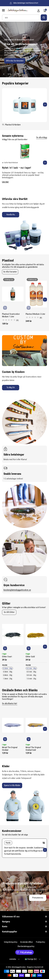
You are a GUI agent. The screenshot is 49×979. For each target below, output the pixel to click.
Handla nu (10, 214)
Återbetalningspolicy (26, 946)
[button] (3, 10)
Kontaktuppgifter (9, 931)
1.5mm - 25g (7, 679)
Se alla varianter (10, 271)
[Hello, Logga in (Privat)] (39, 11)
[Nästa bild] (14, 74)
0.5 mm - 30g (31, 672)
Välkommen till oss (11, 916)
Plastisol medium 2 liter (35, 314)
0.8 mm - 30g (31, 675)
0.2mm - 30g (7, 668)
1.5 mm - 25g (31, 679)
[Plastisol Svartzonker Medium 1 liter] (13, 294)
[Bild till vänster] (4, 104)
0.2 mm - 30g (31, 668)
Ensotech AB (38, 967)
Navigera (6, 921)
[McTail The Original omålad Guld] (36, 725)
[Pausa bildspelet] (18, 74)
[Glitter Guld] (36, 634)
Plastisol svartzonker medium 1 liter (11, 315)
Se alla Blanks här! (9, 703)
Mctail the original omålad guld (33, 748)
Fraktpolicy (40, 942)
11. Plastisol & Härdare (11, 124)
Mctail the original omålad (9, 748)
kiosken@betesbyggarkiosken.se (17, 590)
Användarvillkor (26, 942)
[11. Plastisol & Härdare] (24, 105)
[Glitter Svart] (13, 634)
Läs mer (5, 182)
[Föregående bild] (4, 74)
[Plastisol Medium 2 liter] (36, 294)
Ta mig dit (11, 387)
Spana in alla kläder (12, 785)
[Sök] (44, 17)
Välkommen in (10, 61)
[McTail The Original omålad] (13, 725)
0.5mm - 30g (7, 672)
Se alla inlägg (41, 137)
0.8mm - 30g (7, 675)
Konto (4, 926)
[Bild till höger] (45, 104)
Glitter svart (7, 656)
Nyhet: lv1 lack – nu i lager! (16, 167)
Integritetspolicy (10, 942)
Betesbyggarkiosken (19, 967)
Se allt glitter (9, 612)
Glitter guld (30, 656)
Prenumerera (37, 897)
